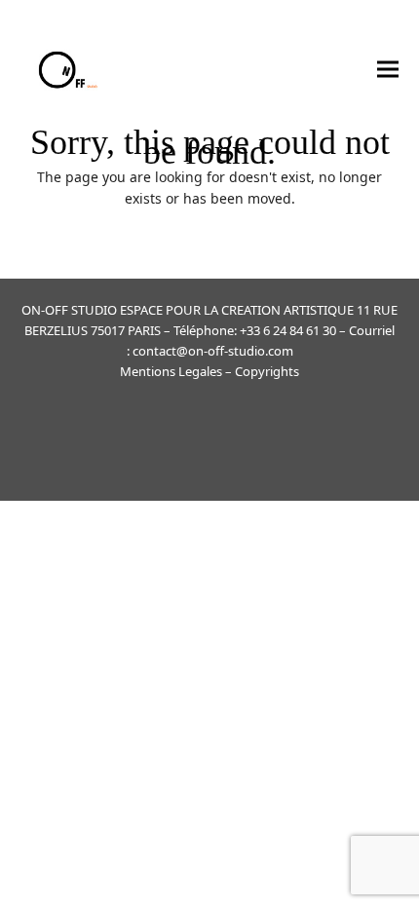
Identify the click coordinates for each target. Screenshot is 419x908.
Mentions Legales (171, 371)
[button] (388, 68)
